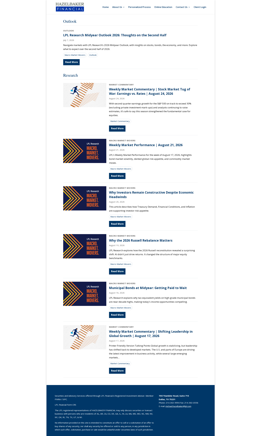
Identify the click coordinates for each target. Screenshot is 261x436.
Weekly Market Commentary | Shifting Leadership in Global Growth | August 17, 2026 (151, 333)
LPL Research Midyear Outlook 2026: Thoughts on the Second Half (114, 35)
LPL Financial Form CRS (65, 404)
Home (105, 7)
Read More (71, 62)
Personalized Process (139, 7)
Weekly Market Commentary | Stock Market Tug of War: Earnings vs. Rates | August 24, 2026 (149, 91)
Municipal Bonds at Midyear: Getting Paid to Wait (148, 288)
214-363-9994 (173, 402)
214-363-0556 (191, 402)
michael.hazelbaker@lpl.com (178, 406)
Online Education (163, 7)
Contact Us (181, 7)
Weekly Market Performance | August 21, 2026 (146, 145)
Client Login (200, 7)
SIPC (65, 399)
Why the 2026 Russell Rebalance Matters (140, 240)
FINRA (58, 399)
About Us (117, 7)
